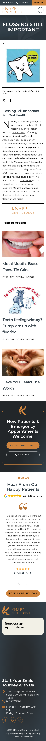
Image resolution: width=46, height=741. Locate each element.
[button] (7, 2)
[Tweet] (4, 100)
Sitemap (27, 733)
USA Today (19, 132)
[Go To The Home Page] (13, 10)
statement (26, 180)
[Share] (11, 100)
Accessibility (26, 737)
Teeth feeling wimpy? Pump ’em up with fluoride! (22, 325)
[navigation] (40, 10)
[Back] (5, 44)
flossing (6, 195)
